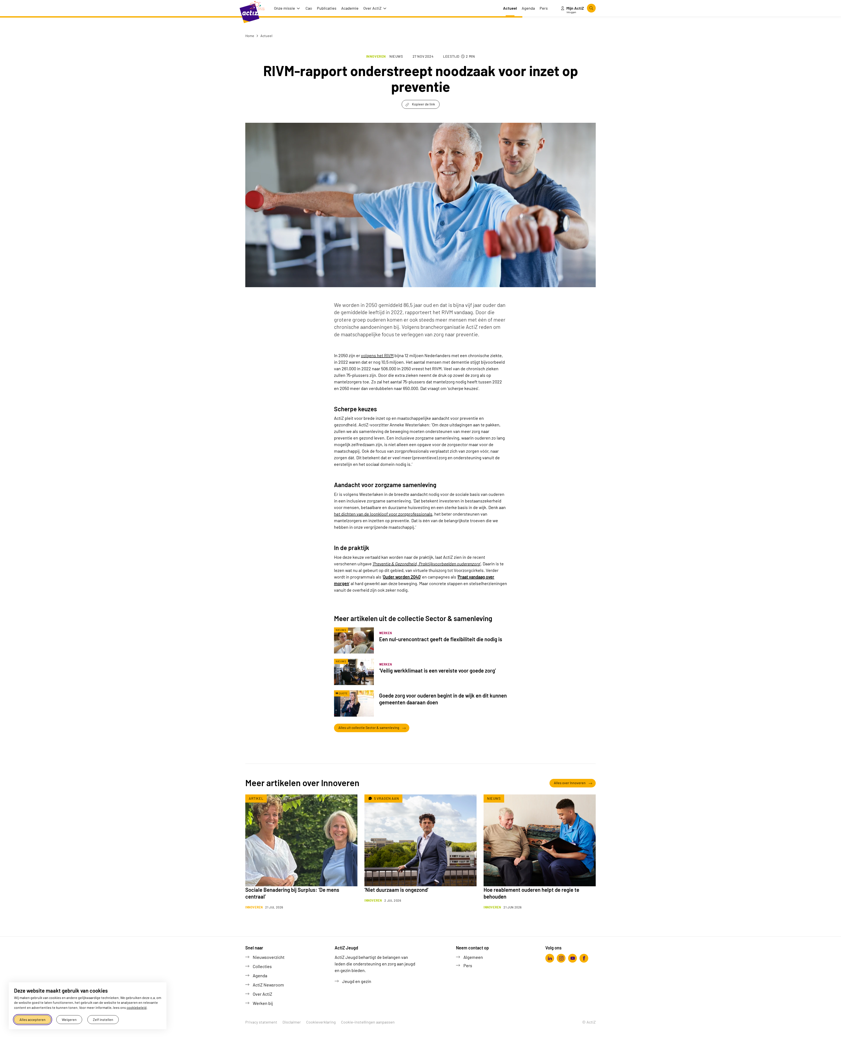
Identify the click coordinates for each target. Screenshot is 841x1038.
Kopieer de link (423, 104)
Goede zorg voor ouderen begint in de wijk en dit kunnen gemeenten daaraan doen (443, 698)
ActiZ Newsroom (268, 984)
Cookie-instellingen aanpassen (368, 1022)
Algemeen (473, 957)
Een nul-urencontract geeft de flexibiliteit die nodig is (440, 639)
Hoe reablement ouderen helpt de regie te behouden (531, 893)
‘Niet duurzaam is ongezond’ (396, 890)
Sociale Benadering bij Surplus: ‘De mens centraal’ (292, 893)
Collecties (262, 966)
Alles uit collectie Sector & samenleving (368, 727)
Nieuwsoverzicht (268, 957)
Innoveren (376, 56)
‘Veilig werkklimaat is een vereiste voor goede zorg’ (437, 670)
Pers (467, 965)
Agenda (260, 975)
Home (249, 36)
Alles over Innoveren (570, 783)
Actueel (266, 36)
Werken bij (263, 1003)
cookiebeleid (137, 1007)
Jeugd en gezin (356, 981)
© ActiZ (589, 1022)
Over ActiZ (262, 994)
